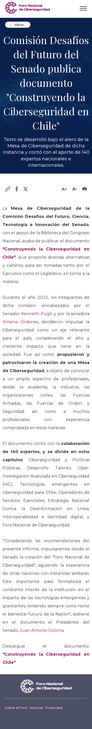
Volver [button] (19, 25)
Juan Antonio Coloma (42, 630)
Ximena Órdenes (20, 321)
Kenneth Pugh (36, 313)
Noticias (36, 708)
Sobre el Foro (16, 708)
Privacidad (54, 708)
